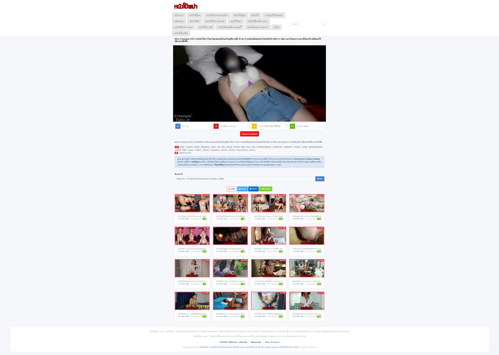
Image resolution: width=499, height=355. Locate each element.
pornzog (224, 150)
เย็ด (219, 147)
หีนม (253, 147)
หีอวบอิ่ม (229, 147)
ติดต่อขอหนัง (256, 342)
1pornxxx (252, 150)
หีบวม (248, 147)
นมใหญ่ (305, 147)
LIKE (232, 189)
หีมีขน (243, 147)
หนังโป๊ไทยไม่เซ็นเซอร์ (264, 147)
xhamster (206, 150)
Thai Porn (232, 150)
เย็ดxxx (213, 147)
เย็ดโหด (196, 147)
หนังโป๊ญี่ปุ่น (240, 15)
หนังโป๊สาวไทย (277, 147)
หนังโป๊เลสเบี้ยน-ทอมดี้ (229, 27)
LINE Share (266, 189)
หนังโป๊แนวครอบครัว (217, 15)
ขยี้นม (184, 150)
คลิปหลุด (179, 21)
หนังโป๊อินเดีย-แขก (257, 21)
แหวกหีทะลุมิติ (183, 219)
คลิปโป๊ (255, 15)
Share (243, 189)
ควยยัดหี (178, 150)
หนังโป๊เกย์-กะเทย (184, 27)
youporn (191, 150)
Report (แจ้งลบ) (249, 134)
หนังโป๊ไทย (194, 15)
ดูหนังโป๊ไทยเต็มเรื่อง (315, 147)
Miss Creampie (242, 150)
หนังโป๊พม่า (236, 21)
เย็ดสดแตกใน (205, 147)
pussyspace (215, 150)
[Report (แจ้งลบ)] (249, 131)
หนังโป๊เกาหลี (205, 27)
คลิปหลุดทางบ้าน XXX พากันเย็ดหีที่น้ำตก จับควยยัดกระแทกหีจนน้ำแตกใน (319, 216)
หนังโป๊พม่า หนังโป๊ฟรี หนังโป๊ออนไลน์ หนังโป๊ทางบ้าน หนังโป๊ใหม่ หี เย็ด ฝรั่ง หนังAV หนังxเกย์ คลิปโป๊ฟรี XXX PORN (249, 347)
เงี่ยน (223, 147)
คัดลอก (320, 179)
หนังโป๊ (197, 159)
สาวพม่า (305, 126)
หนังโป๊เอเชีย (181, 33)
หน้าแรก (179, 15)
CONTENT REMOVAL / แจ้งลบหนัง (233, 342)
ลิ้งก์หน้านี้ (179, 174)
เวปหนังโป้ (189, 147)
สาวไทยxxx (297, 147)
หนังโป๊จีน (194, 21)
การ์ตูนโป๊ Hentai (274, 15)
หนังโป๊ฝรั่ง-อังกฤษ (214, 21)
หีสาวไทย (237, 147)
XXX (276, 27)
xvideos (198, 150)
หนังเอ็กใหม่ (288, 147)
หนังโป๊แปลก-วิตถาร (257, 27)
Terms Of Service (272, 342)
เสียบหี (182, 147)
